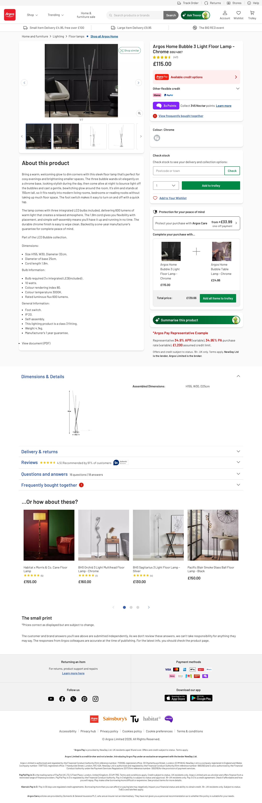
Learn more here (73, 673)
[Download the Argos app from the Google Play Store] (201, 700)
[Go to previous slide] (24, 82)
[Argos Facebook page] (62, 699)
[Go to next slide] (138, 82)
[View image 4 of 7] (121, 136)
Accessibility (67, 731)
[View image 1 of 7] (38, 136)
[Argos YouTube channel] (51, 699)
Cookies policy (132, 731)
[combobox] (134, 15)
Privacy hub (88, 731)
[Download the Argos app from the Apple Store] (176, 700)
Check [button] (232, 170)
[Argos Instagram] (95, 699)
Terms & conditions (190, 731)
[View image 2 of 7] (66, 136)
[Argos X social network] (73, 699)
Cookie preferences (159, 731)
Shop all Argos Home (104, 36)
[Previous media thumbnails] (21, 136)
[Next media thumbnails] (141, 136)
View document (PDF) (36, 343)
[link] (196, 114)
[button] (130, 50)
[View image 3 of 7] (93, 136)
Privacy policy (109, 731)
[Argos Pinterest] (84, 699)
